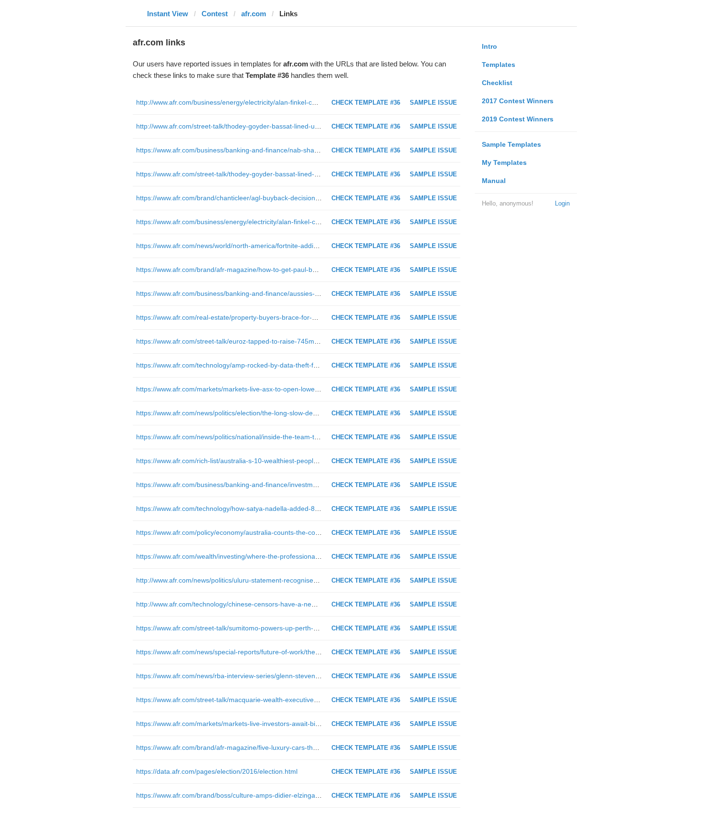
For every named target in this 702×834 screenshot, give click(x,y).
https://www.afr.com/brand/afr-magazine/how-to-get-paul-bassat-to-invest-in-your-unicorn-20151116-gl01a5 (298, 269)
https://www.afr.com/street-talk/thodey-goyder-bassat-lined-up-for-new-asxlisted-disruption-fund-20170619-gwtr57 (307, 174)
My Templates (504, 162)
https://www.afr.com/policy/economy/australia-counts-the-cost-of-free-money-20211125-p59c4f (278, 532)
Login (562, 203)
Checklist (497, 83)
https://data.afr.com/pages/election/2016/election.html (217, 771)
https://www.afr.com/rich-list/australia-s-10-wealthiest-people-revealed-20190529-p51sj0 (268, 461)
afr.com (253, 14)
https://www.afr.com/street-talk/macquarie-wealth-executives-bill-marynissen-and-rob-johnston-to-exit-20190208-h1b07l (316, 700)
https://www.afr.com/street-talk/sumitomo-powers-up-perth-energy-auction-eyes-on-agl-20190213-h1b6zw (296, 628)
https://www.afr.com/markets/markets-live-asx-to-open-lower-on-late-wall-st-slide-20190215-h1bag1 (286, 389)
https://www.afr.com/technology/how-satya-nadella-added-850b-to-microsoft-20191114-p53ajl (276, 508)
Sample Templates (511, 144)
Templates (498, 64)
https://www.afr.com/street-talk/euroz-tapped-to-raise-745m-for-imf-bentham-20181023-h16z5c (279, 341)
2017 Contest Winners (517, 101)
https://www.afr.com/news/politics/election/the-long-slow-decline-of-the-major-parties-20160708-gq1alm (291, 413)
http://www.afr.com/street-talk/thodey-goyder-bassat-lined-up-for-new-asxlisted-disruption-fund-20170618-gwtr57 (306, 126)
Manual (494, 180)
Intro (489, 46)
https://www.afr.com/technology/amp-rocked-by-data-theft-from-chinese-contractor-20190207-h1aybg (289, 365)
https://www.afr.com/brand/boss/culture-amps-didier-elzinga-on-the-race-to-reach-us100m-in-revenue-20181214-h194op (318, 795)
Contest (215, 14)
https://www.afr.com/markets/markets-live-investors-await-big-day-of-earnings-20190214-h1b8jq (280, 723)
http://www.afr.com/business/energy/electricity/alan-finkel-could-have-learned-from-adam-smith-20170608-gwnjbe (307, 102)
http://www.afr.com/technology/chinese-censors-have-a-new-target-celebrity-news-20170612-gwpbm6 (289, 604)
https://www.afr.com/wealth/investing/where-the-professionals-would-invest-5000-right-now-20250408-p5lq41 (300, 556)
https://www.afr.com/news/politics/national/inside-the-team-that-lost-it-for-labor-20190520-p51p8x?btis (289, 437)
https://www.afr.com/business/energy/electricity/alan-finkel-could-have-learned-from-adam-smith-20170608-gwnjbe (309, 222)
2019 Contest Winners (517, 119)
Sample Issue (433, 102)
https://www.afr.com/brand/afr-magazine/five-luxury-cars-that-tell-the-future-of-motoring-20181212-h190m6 (297, 747)
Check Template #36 (365, 102)
